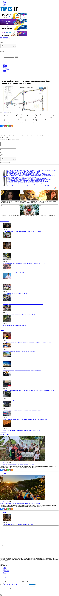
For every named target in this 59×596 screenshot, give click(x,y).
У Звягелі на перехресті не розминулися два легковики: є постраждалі (21, 184)
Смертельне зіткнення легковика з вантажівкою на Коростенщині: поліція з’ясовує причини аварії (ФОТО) (28, 185)
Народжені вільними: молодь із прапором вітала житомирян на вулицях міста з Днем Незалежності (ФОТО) (24, 263)
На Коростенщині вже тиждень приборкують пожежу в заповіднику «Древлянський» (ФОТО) (25, 180)
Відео (4, 64)
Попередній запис (6, 129)
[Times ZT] (29, 10)
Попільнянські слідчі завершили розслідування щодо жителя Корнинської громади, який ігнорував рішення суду (29, 174)
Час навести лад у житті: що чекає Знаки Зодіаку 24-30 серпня (15, 272)
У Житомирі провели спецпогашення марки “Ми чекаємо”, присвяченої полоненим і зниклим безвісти (23, 304)
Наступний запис (6, 130)
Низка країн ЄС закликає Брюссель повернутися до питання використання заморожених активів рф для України (29, 179)
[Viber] (10, 126)
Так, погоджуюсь (32, 584)
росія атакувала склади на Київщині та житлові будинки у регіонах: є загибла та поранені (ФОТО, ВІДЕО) (28, 181)
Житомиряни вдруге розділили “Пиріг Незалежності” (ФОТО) (15, 293)
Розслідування (8, 69)
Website (1, 154)
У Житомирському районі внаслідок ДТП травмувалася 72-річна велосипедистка (23, 172)
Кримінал (5, 66)
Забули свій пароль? (4, 53)
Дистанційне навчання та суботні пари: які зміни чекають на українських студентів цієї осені (25, 183)
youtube (4, 4)
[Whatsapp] (8, 126)
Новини (4, 59)
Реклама (4, 70)
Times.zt (4, 112)
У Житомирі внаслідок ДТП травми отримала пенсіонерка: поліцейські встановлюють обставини (26, 178)
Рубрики (4, 67)
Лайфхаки (5, 65)
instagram (4, 2)
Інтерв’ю (7, 68)
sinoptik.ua (7, 554)
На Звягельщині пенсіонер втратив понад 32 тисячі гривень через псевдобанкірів (23, 182)
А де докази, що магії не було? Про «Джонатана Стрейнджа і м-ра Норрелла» (18, 252)
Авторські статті (6, 570)
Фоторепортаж (6, 63)
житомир (4, 127)
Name (1, 147)
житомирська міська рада (11, 127)
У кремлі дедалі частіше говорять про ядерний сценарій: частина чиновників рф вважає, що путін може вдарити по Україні (31, 170)
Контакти (5, 71)
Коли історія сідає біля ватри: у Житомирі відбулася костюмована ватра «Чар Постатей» (20, 241)
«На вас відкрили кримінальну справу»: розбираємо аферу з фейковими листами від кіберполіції (22, 231)
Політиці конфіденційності (9, 584)
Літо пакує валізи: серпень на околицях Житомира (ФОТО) (14, 325)
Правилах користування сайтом (22, 584)
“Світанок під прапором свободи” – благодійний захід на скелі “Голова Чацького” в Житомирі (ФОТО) (20, 503)
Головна (4, 58)
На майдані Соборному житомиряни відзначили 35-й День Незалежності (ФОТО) (19, 314)
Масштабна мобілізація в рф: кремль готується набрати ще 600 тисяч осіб (21, 177)
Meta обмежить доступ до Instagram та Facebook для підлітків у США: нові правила (23, 171)
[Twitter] (3, 126)
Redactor (5, 462)
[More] (12, 126)
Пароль (1, 42)
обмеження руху (19, 127)
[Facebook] (1, 126)
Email (1, 151)
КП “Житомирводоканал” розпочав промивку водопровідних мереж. (22, 123)
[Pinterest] (5, 126)
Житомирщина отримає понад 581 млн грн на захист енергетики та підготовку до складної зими (26, 173)
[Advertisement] (29, 76)
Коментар (2, 141)
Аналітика (5, 60)
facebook (4, 1)
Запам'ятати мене (5, 49)
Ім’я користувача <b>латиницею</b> (7, 40)
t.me (3, 3)
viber (4, 5)
